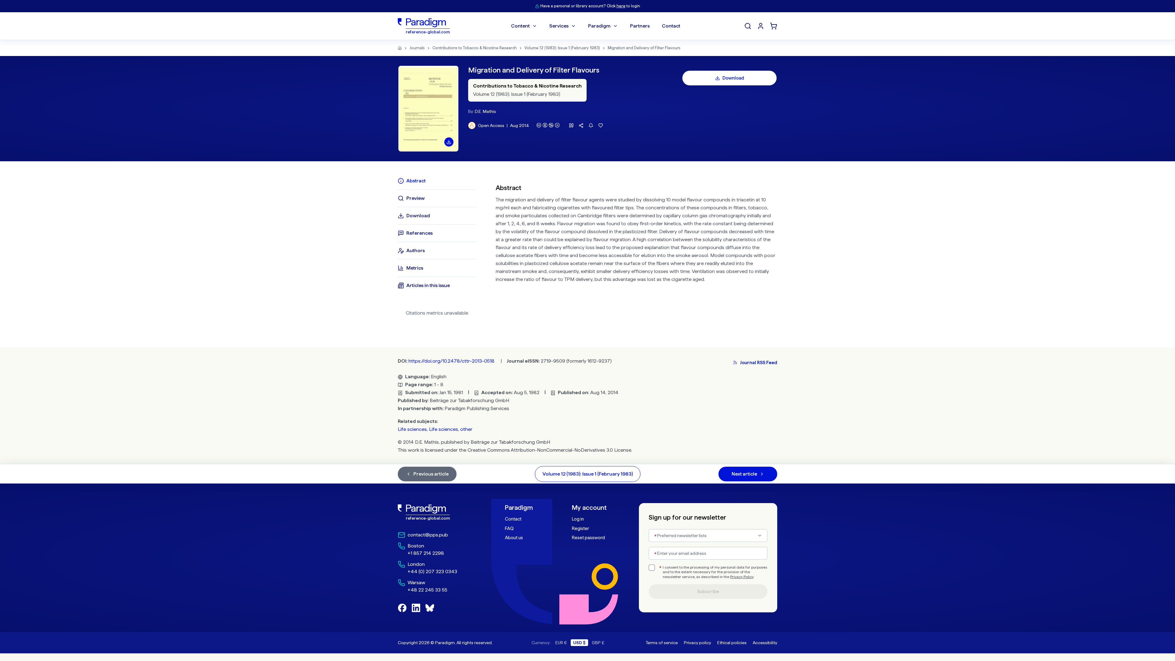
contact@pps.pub (428, 535)
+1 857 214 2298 (426, 553)
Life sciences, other (450, 429)
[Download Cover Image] (448, 142)
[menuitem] (760, 26)
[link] (438, 512)
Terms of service (662, 642)
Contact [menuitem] (671, 26)
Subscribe (708, 591)
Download (733, 78)
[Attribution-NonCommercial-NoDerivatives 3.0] (548, 125)
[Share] (581, 125)
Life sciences (412, 429)
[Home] (400, 48)
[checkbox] (652, 568)
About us (514, 537)
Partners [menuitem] (640, 26)
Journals (417, 48)
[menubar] (595, 26)
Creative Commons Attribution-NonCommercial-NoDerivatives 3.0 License (549, 450)
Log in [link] (578, 519)
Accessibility (765, 642)
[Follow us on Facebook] (402, 607)
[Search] (748, 26)
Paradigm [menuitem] (599, 26)
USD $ (579, 642)
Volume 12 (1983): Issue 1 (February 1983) (562, 48)
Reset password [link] (588, 537)
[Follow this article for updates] (591, 125)
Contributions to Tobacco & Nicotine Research (474, 48)
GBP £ (598, 642)
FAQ (509, 528)
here (621, 6)
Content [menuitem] (520, 26)
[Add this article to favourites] (600, 125)
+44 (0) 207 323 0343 (432, 571)
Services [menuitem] (559, 26)
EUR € (561, 642)
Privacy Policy (741, 577)
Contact (513, 519)
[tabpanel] (636, 249)
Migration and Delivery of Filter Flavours (644, 48)
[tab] (437, 181)
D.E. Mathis (485, 111)
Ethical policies (732, 642)
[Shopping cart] (773, 26)
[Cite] (571, 125)
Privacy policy (697, 642)
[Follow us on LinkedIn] (416, 607)
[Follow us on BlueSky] (429, 607)
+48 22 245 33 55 (427, 590)
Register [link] (580, 528)
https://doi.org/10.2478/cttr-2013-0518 (451, 361)
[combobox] (708, 535)
